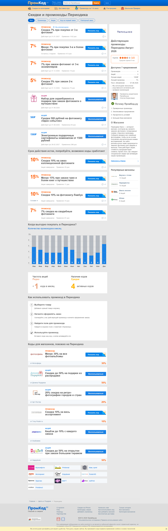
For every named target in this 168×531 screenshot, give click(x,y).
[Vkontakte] (63, 519)
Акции (53, 20)
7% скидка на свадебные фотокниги (56, 212)
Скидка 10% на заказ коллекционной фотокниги (57, 162)
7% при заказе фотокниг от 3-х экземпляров (60, 65)
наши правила (101, 529)
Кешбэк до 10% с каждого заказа (61, 432)
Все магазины (124, 510)
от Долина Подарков (38, 383)
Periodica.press (118, 161)
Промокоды (41, 20)
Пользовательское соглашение (89, 520)
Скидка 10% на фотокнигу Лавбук (62, 195)
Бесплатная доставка (106, 514)
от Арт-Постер (35, 402)
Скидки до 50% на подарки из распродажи (63, 374)
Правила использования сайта (111, 520)
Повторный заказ (86, 20)
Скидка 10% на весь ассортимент (57, 413)
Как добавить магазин (106, 512)
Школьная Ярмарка (132, 8)
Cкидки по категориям (40, 8)
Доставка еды (64, 8)
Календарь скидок (84, 510)
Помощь (60, 512)
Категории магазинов (127, 512)
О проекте (60, 508)
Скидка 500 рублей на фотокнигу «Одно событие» (61, 119)
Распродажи (111, 8)
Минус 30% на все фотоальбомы (56, 355)
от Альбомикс (35, 441)
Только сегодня (125, 508)
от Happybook (35, 460)
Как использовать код (106, 510)
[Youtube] (59, 519)
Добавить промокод (84, 512)
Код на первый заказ (68, 20)
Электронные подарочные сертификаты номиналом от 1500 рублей (61, 138)
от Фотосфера (35, 363)
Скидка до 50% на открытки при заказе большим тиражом (63, 452)
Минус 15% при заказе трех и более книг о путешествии (59, 179)
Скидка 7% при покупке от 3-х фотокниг (59, 31)
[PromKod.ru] (38, 3)
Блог (107, 3)
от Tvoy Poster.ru (36, 421)
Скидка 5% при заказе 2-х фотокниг (56, 82)
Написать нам (103, 508)
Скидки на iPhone (84, 508)
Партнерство (61, 514)
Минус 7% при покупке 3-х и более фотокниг (62, 48)
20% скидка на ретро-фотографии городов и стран (63, 394)
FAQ (58, 510)
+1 (105, 54)
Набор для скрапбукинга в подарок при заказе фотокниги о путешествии (61, 101)
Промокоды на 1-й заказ (89, 8)
